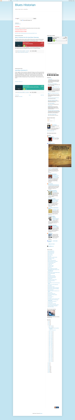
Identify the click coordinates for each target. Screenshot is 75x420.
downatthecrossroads (51, 143)
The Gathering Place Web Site (52, 301)
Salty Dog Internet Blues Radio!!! (52, 294)
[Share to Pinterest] (36, 50)
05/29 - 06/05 (51, 355)
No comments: (27, 92)
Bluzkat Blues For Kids (51, 258)
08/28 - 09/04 (51, 342)
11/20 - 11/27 (51, 332)
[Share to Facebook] (35, 50)
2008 (49, 371)
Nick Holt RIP (50, 79)
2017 (49, 323)
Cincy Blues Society (50, 265)
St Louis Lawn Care (50, 296)
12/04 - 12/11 (51, 331)
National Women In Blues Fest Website (53, 288)
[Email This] (32, 50)
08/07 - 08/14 (51, 345)
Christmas (18, 52)
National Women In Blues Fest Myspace (53, 287)
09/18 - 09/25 (51, 338)
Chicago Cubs (50, 264)
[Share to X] (34, 50)
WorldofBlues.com (51, 246)
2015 (49, 362)
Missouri (27, 52)
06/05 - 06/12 (51, 354)
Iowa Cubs (49, 281)
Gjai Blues (49, 274)
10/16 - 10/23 (51, 336)
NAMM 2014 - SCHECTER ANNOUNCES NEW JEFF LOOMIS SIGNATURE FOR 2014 (55, 218)
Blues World (49, 256)
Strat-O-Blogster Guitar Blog (52, 190)
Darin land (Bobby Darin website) (52, 268)
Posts (49, 119)
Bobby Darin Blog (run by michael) (53, 261)
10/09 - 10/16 (51, 337)
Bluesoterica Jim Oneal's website (52, 257)
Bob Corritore (50, 259)
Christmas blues (22, 52)
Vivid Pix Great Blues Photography (53, 305)
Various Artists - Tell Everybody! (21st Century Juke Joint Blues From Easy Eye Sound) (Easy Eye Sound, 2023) (55, 176)
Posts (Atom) (20, 96)
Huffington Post (50, 278)
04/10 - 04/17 (51, 357)
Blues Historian (25, 5)
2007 (49, 372)
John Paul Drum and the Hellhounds (53, 284)
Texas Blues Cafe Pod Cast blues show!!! (53, 298)
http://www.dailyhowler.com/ (52, 277)
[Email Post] (30, 92)
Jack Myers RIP (50, 105)
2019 (49, 321)
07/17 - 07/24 (51, 349)
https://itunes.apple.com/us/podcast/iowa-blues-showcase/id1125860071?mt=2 (26, 33)
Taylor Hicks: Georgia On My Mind (52, 100)
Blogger (41, 413)
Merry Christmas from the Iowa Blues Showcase (27, 37)
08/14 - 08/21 (51, 344)
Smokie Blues (50, 295)
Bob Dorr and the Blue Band (52, 260)
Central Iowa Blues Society (51, 262)
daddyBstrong (50, 233)
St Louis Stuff (50, 297)
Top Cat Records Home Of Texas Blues (53, 304)
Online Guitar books (50, 289)
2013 (49, 365)
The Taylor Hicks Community (52, 303)
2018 (49, 322)
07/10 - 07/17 (51, 350)
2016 (49, 324)
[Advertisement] (33, 13)
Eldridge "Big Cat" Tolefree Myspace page (54, 272)
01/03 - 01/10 (51, 361)
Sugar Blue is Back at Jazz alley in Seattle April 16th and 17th (55, 227)
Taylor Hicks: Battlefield (51, 103)
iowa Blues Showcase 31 (21, 70)
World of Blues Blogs (51, 306)
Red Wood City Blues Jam (51, 293)
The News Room (50, 302)
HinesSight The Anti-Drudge (52, 276)
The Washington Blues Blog (52, 225)
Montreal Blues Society (51, 286)
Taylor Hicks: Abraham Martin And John (53, 97)
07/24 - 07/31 (51, 348)
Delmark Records (50, 271)
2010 (49, 368)
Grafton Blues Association (51, 275)
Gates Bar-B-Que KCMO (51, 273)
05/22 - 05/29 (51, 356)
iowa (25, 52)
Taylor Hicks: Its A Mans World (52, 114)
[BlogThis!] (33, 50)
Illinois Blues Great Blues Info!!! (52, 279)
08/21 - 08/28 (51, 343)
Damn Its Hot (50, 267)
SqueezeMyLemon (51, 136)
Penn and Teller (50, 292)
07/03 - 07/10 (51, 351)
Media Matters (50, 285)
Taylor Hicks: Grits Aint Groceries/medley (53, 110)
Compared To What (50, 266)
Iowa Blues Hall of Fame (51, 280)
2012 (49, 366)
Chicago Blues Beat (50, 263)
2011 (49, 367)
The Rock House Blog (51, 216)
